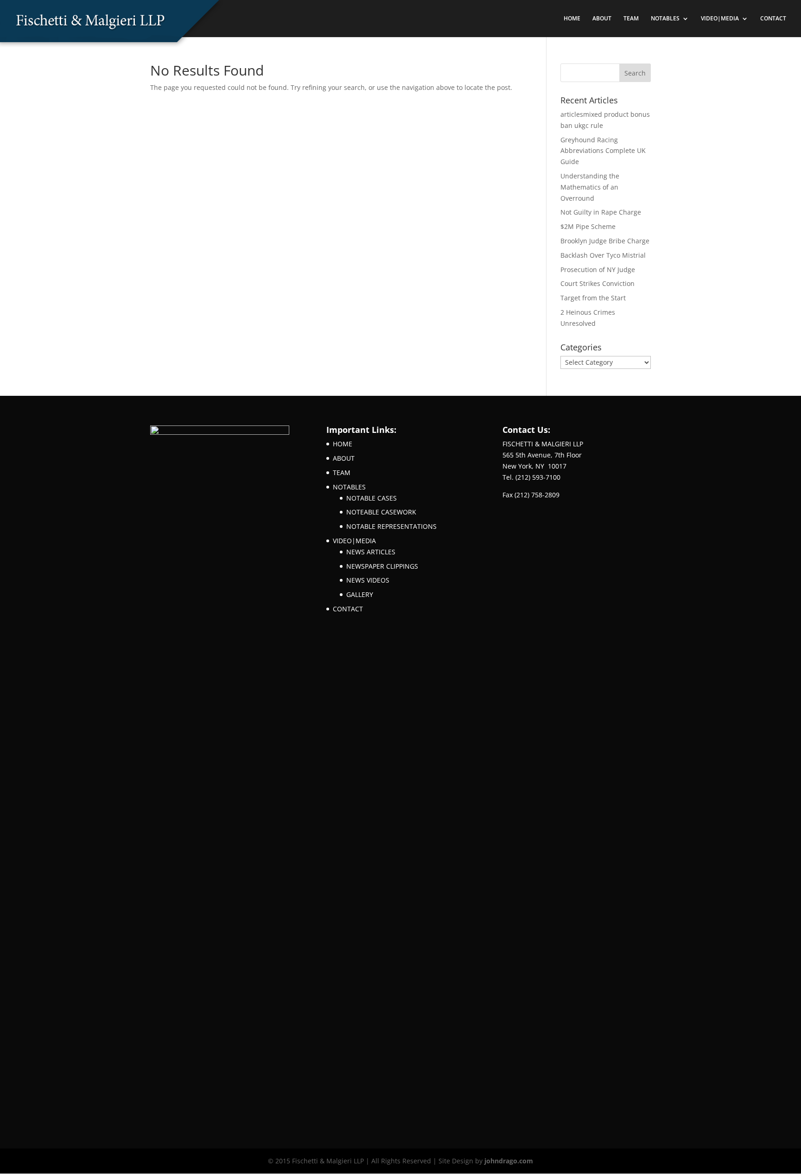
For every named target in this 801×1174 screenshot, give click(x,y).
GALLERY (359, 594)
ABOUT (601, 18)
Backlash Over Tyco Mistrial (603, 255)
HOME (572, 18)
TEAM (631, 18)
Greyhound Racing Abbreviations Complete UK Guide (603, 150)
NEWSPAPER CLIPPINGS (382, 566)
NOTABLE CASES (371, 498)
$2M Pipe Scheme (588, 226)
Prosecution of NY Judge (597, 269)
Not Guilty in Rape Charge (600, 212)
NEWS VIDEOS (367, 580)
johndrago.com (508, 1160)
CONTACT (773, 18)
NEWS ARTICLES (370, 551)
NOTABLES (665, 18)
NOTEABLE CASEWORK (381, 512)
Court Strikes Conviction (597, 283)
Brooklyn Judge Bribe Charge (604, 240)
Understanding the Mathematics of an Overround (589, 187)
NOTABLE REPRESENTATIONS (391, 526)
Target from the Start (593, 297)
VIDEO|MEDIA (720, 18)
